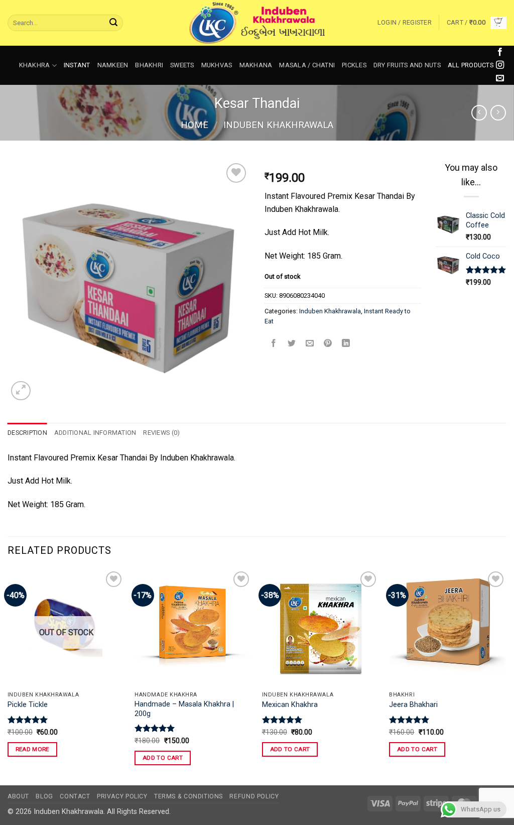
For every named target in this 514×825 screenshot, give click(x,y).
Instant (77, 65)
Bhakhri (149, 65)
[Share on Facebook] (274, 344)
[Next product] (479, 113)
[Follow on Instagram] (500, 65)
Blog (44, 796)
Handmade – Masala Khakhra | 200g (184, 709)
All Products (470, 65)
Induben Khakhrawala (278, 125)
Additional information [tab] (95, 432)
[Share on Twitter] (292, 344)
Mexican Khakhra (290, 704)
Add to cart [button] (163, 757)
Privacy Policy (122, 796)
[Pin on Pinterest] (328, 344)
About (18, 796)
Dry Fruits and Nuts (407, 65)
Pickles (354, 65)
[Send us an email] (500, 78)
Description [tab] (27, 432)
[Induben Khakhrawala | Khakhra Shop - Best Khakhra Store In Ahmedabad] (257, 23)
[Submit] (113, 23)
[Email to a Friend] (310, 344)
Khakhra (34, 65)
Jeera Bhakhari (413, 704)
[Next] (505, 676)
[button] (404, 23)
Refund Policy (254, 796)
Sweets (182, 65)
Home (194, 125)
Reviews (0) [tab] (161, 432)
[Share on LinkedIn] (346, 344)
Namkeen (112, 65)
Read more (32, 749)
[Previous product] (498, 113)
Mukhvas (216, 65)
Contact (75, 796)
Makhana (256, 65)
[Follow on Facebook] (500, 52)
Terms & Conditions (188, 796)
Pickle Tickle (28, 704)
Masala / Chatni (307, 65)
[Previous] (8, 676)
